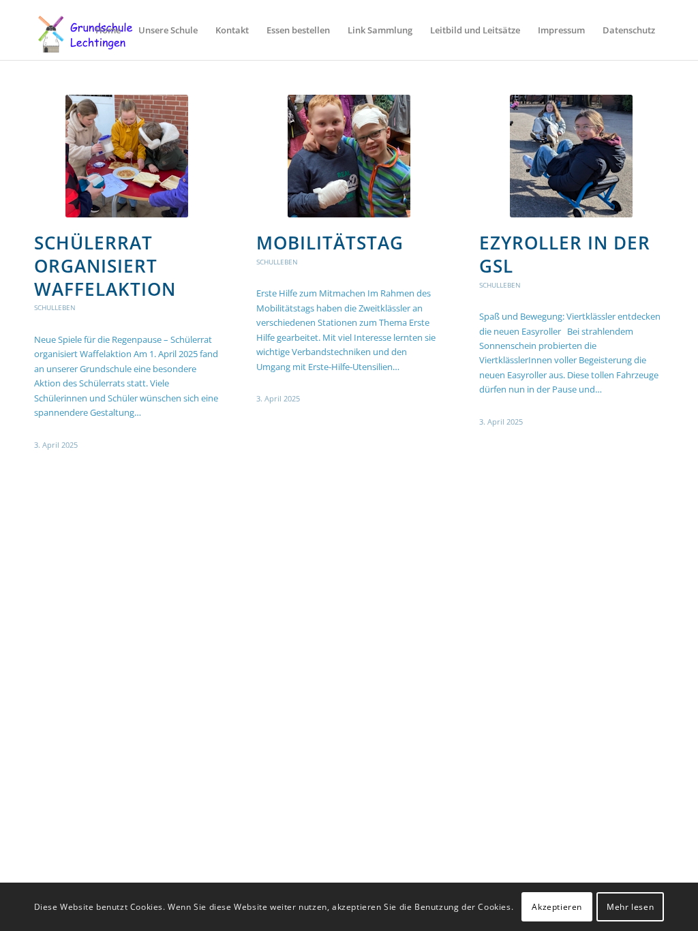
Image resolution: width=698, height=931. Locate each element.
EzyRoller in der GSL (564, 254)
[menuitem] (108, 30)
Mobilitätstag (330, 242)
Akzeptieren (557, 907)
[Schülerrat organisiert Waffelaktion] (126, 156)
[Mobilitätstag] (348, 156)
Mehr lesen (630, 907)
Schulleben (55, 307)
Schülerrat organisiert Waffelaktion (105, 265)
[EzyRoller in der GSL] (571, 156)
